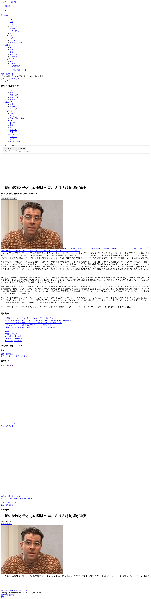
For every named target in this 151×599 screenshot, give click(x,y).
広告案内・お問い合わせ (18, 590)
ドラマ (12, 47)
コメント (13, 63)
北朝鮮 (12, 29)
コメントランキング (9, 503)
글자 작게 (5, 198)
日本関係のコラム (17, 43)
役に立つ (30, 498)
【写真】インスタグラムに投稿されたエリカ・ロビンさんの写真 (31, 327)
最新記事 (4, 15)
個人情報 (4, 595)
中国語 (8, 11)
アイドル (13, 54)
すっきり (15, 498)
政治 (11, 22)
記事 (7, 354)
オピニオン (9, 36)
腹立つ (3, 498)
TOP (2, 597)
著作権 (11, 595)
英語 (7, 8)
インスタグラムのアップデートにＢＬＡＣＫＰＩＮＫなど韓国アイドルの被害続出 (38, 320)
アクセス (13, 61)
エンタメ (8, 45)
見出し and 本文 (20, 148)
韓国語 (8, 6)
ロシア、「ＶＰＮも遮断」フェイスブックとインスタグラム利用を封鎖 (33, 323)
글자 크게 (13, 198)
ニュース (8, 19)
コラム (12, 40)
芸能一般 (13, 56)
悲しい (9, 498)
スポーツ (13, 33)
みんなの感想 (15, 66)
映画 (11, 52)
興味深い (23, 498)
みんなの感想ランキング (10, 496)
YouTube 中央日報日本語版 (15, 70)
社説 (11, 38)
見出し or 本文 (8, 148)
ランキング (9, 59)
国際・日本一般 (7, 74)
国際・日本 (14, 26)
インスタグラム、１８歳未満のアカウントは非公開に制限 (28, 325)
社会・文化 (14, 31)
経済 (11, 24)
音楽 (11, 49)
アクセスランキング (9, 423)
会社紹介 (4, 590)
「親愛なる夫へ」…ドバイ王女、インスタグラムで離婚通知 (29, 318)
